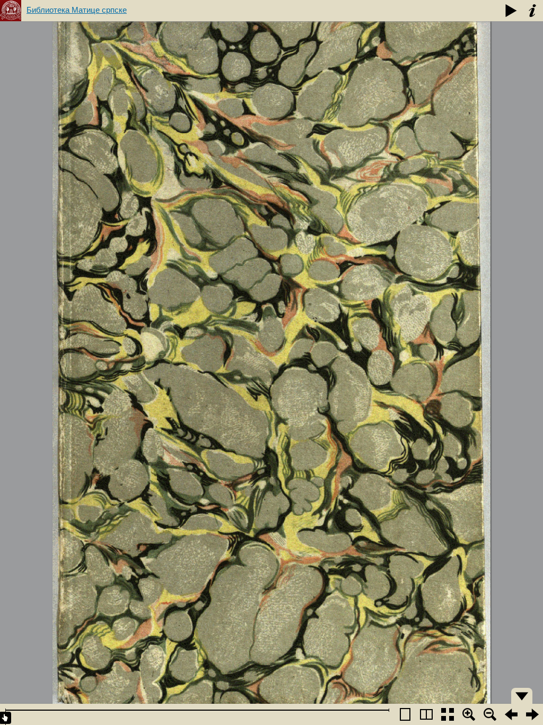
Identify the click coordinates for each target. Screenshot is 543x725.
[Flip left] (511, 714)
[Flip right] (532, 714)
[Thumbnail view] (447, 714)
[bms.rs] (10, 10)
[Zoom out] (490, 714)
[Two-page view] (426, 714)
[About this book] (532, 10)
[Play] (511, 10)
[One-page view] (405, 714)
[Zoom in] (468, 714)
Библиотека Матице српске (77, 9)
